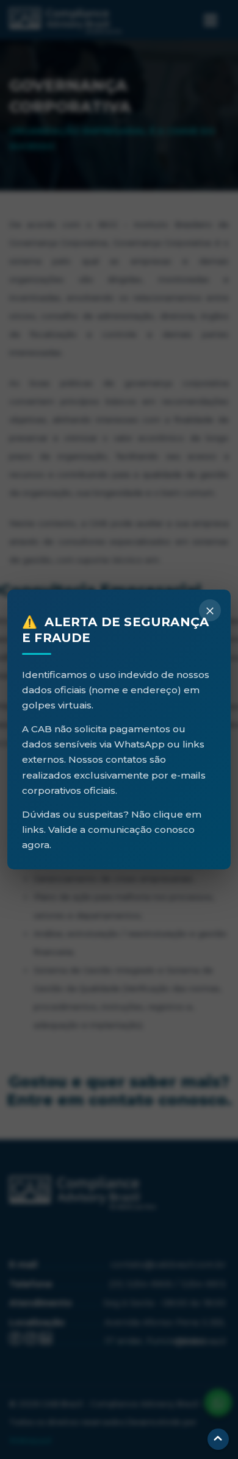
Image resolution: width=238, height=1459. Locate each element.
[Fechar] (210, 610)
